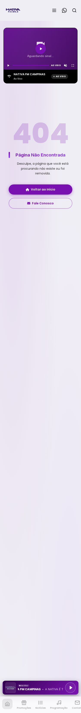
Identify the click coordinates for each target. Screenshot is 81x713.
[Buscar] (74, 10)
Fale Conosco (43, 203)
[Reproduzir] (40, 49)
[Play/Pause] (70, 687)
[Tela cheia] (73, 65)
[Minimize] (11, 690)
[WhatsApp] (64, 10)
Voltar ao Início (43, 189)
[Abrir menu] (54, 10)
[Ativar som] (65, 65)
